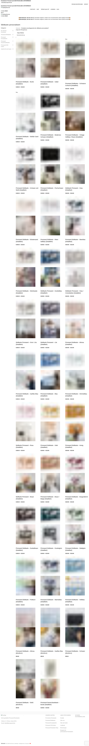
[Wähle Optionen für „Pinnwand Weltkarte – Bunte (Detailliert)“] (17, 79)
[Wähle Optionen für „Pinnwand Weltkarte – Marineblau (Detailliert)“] (42, 597)
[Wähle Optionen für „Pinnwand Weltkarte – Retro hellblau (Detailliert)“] (42, 237)
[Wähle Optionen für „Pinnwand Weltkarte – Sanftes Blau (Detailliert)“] (17, 391)
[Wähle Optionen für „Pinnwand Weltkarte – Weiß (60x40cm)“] (17, 700)
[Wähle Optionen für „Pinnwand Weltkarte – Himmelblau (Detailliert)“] (67, 391)
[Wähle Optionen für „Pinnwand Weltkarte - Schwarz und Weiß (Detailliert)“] (17, 185)
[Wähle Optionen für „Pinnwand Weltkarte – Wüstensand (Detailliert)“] (17, 237)
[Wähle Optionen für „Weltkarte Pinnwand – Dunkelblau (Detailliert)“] (42, 288)
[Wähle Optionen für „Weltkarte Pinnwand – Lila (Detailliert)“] (42, 339)
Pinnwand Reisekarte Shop (51, 727)
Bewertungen (63, 727)
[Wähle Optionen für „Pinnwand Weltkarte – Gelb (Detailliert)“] (42, 442)
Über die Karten (64, 722)
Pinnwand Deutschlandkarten (5, 42)
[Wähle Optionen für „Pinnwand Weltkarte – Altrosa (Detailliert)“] (67, 339)
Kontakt (62, 718)
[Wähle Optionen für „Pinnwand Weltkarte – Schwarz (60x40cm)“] (67, 648)
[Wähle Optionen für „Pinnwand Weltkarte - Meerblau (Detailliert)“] (67, 237)
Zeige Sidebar (20, 32)
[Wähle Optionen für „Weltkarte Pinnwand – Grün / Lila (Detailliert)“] (17, 339)
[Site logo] (5, 7)
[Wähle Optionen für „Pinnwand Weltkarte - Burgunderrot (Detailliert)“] (67, 494)
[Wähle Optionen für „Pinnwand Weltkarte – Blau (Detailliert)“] (42, 391)
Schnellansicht (21, 79)
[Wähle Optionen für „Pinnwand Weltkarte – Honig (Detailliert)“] (67, 442)
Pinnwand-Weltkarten (6, 34)
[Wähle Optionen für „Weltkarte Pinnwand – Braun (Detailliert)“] (17, 494)
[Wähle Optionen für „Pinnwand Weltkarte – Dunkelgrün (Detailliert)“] (42, 545)
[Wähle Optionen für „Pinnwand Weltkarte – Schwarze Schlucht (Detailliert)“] (67, 81)
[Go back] (2, 21)
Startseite (18, 28)
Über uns (62, 720)
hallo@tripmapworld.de (6, 2)
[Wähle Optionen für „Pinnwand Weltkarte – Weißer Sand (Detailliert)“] (17, 134)
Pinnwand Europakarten (4, 38)
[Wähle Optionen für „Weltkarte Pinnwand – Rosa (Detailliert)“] (17, 442)
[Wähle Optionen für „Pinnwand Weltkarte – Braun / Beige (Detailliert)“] (42, 494)
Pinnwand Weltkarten (50, 720)
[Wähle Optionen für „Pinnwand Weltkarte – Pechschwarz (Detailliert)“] (42, 185)
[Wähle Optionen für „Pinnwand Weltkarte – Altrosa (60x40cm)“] (17, 648)
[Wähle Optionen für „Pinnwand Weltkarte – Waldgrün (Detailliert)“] (67, 545)
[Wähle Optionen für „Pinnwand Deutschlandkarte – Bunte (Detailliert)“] (42, 700)
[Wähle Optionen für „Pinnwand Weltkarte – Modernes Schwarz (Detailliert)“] (42, 132)
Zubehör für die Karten (6, 49)
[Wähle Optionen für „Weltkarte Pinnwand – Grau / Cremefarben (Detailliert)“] (67, 288)
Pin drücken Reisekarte (4, 31)
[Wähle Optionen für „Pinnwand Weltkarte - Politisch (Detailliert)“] (17, 597)
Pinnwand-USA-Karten (5, 46)
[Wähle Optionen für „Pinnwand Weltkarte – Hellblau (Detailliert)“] (67, 597)
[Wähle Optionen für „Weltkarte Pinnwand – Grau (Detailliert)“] (67, 185)
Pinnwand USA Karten (50, 725)
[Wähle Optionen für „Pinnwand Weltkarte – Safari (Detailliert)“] (42, 79)
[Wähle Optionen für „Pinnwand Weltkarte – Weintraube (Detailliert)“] (17, 288)
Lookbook (62, 725)
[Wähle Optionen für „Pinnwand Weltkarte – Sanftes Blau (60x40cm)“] (42, 648)
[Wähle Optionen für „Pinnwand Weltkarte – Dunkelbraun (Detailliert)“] (17, 545)
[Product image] (25, 67)
